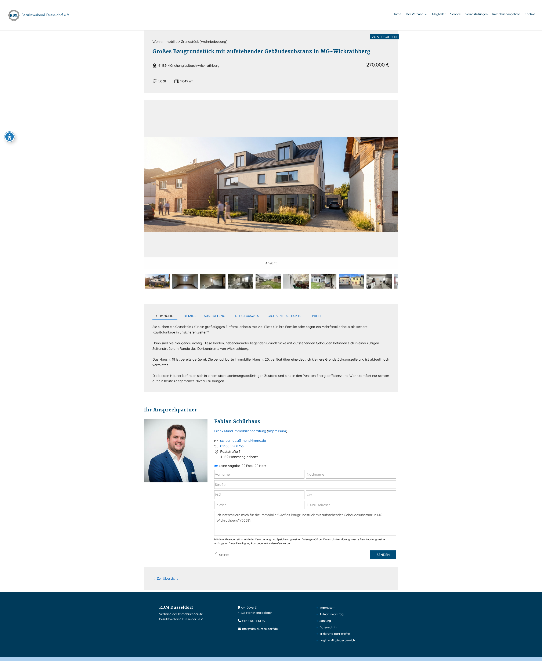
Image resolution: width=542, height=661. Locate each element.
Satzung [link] (325, 621)
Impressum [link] (327, 608)
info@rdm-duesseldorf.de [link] (260, 629)
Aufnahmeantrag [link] (331, 614)
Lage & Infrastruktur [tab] (285, 316)
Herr (262, 466)
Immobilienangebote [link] (506, 14)
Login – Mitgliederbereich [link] (337, 640)
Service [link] (455, 14)
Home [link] (397, 14)
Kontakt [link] (530, 14)
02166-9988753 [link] (231, 446)
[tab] (157, 281)
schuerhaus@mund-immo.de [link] (243, 440)
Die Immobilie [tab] (165, 316)
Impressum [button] (277, 431)
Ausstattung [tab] (214, 316)
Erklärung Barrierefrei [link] (334, 634)
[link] (39, 15)
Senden (383, 555)
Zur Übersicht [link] (167, 578)
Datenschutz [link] (328, 627)
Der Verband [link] (414, 14)
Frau (249, 466)
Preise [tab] (317, 316)
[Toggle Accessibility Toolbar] (9, 137)
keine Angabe (229, 466)
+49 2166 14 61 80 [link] (253, 621)
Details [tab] (189, 316)
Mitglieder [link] (438, 14)
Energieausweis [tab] (246, 316)
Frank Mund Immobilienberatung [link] (240, 431)
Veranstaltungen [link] (476, 14)
